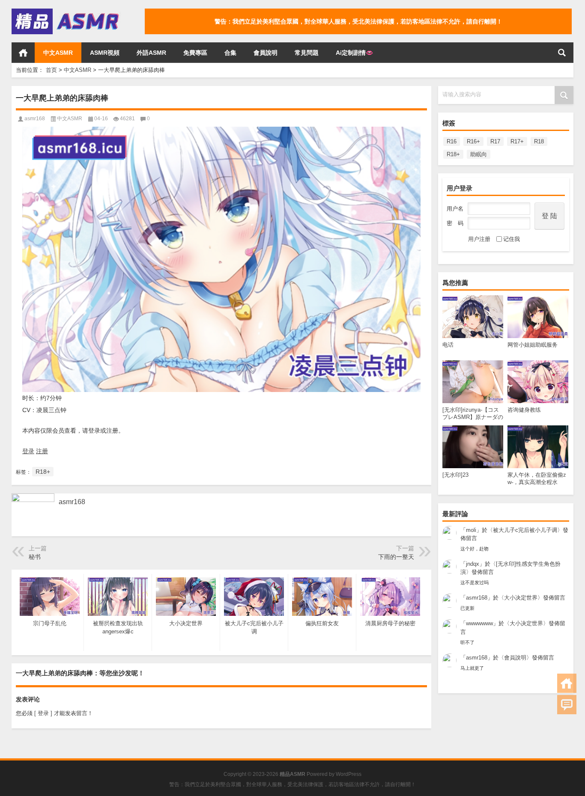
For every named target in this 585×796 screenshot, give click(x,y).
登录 (28, 451)
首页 (23, 52)
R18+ (453, 154)
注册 (42, 451)
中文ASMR (58, 52)
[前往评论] (566, 704)
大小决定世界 (520, 597)
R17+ (517, 141)
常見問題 (307, 52)
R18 (539, 141)
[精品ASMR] (66, 11)
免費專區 (195, 52)
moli (471, 530)
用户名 (455, 208)
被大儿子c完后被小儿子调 (525, 530)
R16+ (473, 141)
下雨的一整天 (396, 556)
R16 (452, 141)
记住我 (511, 239)
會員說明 (266, 52)
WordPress (348, 774)
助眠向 (478, 154)
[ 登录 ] (43, 713)
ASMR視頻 (104, 52)
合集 (230, 52)
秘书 (35, 556)
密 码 (455, 223)
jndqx (472, 564)
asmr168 (476, 597)
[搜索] (561, 52)
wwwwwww (479, 623)
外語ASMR (151, 52)
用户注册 (479, 239)
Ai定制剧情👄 (354, 52)
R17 (495, 141)
